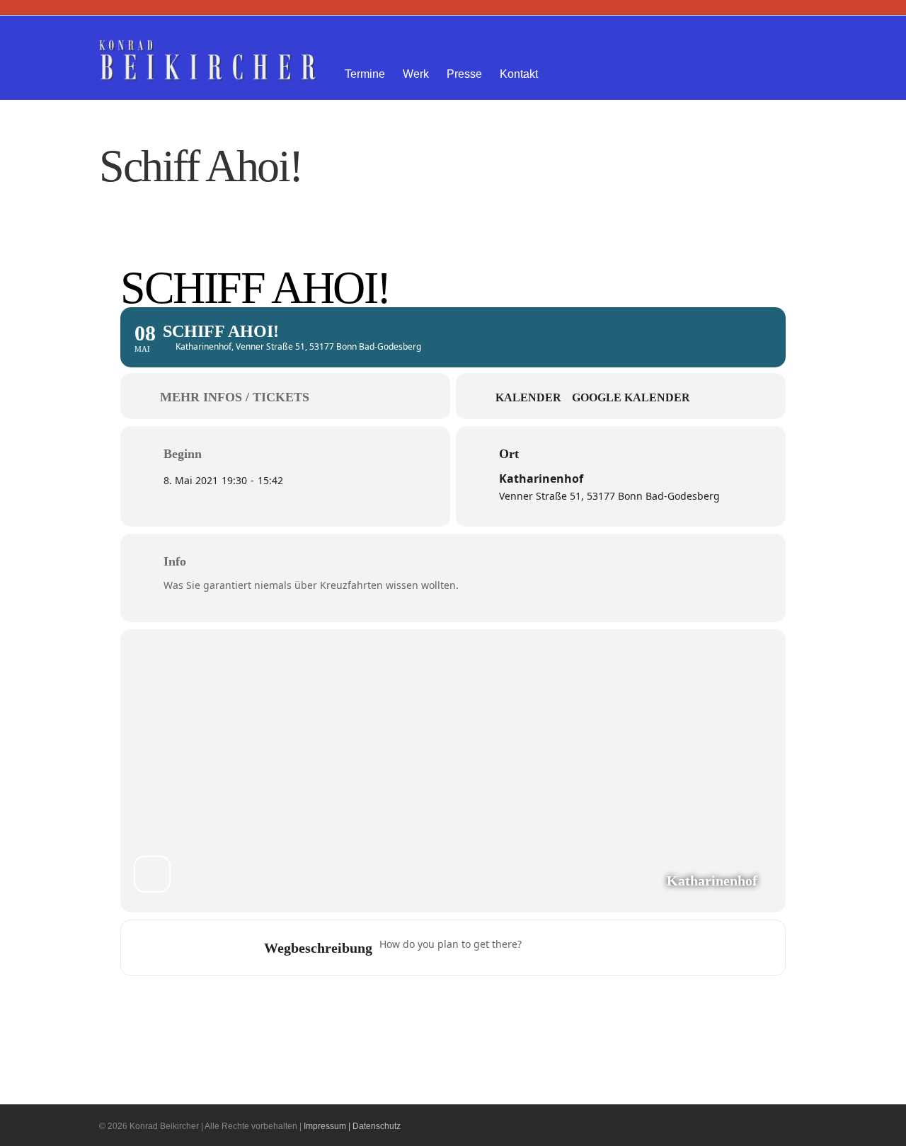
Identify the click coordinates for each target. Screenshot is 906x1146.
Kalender (528, 397)
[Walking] (624, 947)
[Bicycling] (651, 947)
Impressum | (327, 1126)
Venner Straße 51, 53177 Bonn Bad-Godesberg (609, 496)
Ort (509, 453)
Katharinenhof (541, 478)
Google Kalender (631, 397)
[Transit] (596, 947)
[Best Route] (541, 947)
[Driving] (568, 947)
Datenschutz (376, 1126)
